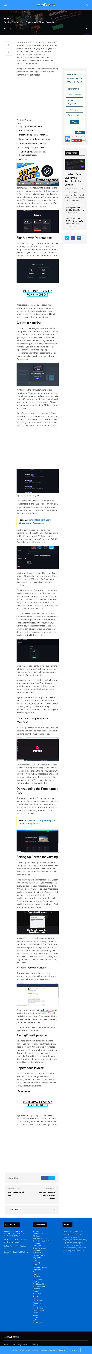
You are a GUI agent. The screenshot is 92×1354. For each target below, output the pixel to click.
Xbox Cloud (37, 1322)
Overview (23, 159)
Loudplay (36, 1262)
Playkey (36, 1281)
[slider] (28, 183)
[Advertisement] (38, 97)
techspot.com (47, 1010)
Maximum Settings (40, 1267)
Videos (35, 1315)
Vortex (35, 1317)
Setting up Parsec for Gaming (32, 143)
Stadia (35, 1298)
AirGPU (36, 1231)
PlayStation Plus (39, 1286)
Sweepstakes (38, 1303)
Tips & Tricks (38, 1308)
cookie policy (61, 1350)
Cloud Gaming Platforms (19, 1345)
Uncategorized (38, 1310)
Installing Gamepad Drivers (33, 147)
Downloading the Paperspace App (34, 139)
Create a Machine (27, 130)
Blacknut (36, 1236)
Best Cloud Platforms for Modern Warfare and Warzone (47, 1195)
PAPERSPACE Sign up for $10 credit (37, 292)
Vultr (35, 1320)
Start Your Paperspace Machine (33, 134)
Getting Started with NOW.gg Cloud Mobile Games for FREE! (74, 221)
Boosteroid (37, 1238)
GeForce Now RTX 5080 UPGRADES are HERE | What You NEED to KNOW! (15, 1233)
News (35, 1272)
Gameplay (37, 1250)
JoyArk (35, 1260)
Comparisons (38, 1243)
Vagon (35, 1313)
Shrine (35, 1296)
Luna (35, 1265)
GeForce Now (38, 1253)
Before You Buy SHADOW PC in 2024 (16, 1253)
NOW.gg (36, 1274)
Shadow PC (37, 1293)
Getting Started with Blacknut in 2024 (16, 1247)
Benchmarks (38, 1234)
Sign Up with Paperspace (30, 126)
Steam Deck (38, 1301)
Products (36, 1289)
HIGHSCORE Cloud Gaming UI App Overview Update (15, 1241)
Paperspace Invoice (28, 155)
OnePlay (36, 1277)
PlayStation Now (39, 1284)
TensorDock (38, 1305)
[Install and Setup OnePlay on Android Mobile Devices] (75, 164)
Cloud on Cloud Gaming (42, 1241)
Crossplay (37, 1246)
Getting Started (39, 1255)
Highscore (37, 1257)
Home (6, 12)
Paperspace (8, 18)
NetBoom (37, 1269)
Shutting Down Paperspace (33, 151)
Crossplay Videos (39, 1248)
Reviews (36, 1291)
